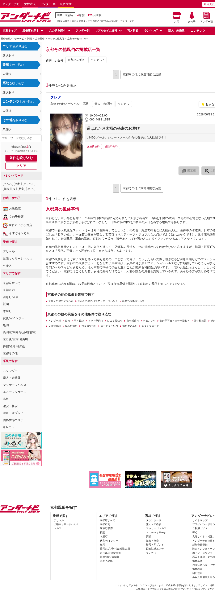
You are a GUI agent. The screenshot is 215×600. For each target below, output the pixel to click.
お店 (176, 21)
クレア (56, 97)
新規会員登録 (199, 544)
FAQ (194, 532)
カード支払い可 (109, 326)
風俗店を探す (30, 30)
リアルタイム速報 (106, 30)
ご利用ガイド (199, 528)
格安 (21, 188)
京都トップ (10, 30)
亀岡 (6, 325)
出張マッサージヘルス (17, 258)
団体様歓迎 (200, 320)
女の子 (191, 21)
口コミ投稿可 (114, 320)
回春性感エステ (13, 420)
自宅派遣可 (132, 320)
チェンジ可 (149, 320)
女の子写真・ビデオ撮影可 (175, 320)
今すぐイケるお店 (20, 225)
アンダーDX (48, 4)
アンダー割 (206, 21)
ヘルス (8, 183)
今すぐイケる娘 (19, 233)
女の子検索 (16, 216)
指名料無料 (71, 326)
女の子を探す (57, 30)
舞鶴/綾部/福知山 (14, 346)
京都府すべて (12, 283)
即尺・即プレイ (13, 413)
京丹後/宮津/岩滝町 (15, 339)
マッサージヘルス (14, 385)
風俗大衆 (66, 4)
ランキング (151, 30)
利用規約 (197, 573)
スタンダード (12, 370)
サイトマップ (199, 520)
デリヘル (29, 183)
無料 (17, 183)
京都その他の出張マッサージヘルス (97, 301)
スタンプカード (150, 326)
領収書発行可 (89, 326)
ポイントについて (202, 552)
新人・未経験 (176, 30)
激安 (6, 188)
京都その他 (10, 353)
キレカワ (9, 427)
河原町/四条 (10, 297)
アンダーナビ (11, 4)
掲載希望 (197, 569)
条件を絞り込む (21, 158)
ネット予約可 (95, 320)
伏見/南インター (13, 318)
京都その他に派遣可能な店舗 (142, 74)
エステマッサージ (14, 391)
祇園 (6, 304)
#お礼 (31, 188)
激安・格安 (10, 406)
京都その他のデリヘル (60, 301)
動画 (67, 320)
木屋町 (7, 311)
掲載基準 (197, 561)
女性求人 (30, 4)
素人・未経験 (12, 377)
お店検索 (15, 208)
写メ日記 (132, 30)
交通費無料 (54, 326)
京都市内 (9, 290)
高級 (6, 399)
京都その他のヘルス (133, 301)
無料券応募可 (129, 326)
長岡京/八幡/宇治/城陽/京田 (21, 332)
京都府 (69, 15)
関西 (60, 15)
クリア (21, 166)
